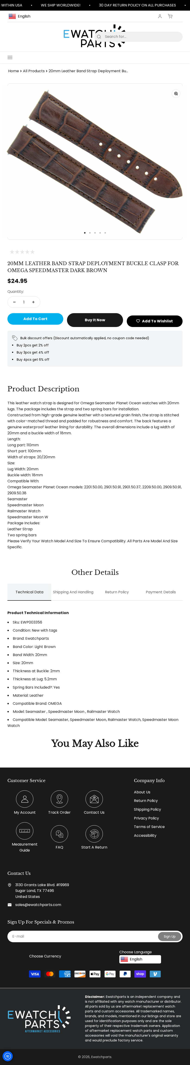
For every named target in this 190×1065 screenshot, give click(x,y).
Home (13, 71)
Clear (172, 36)
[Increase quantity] (33, 302)
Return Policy (146, 800)
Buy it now (95, 320)
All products (34, 71)
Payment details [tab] (161, 592)
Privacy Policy (146, 818)
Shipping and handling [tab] (73, 592)
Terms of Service (149, 826)
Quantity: (15, 291)
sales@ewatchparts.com (38, 904)
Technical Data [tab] (29, 592)
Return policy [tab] (117, 592)
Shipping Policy (147, 809)
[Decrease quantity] (14, 302)
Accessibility (145, 835)
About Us (142, 792)
